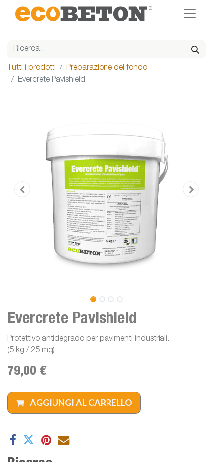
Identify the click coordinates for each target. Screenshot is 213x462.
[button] (22, 189)
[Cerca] (195, 49)
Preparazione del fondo (106, 68)
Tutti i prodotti (31, 68)
